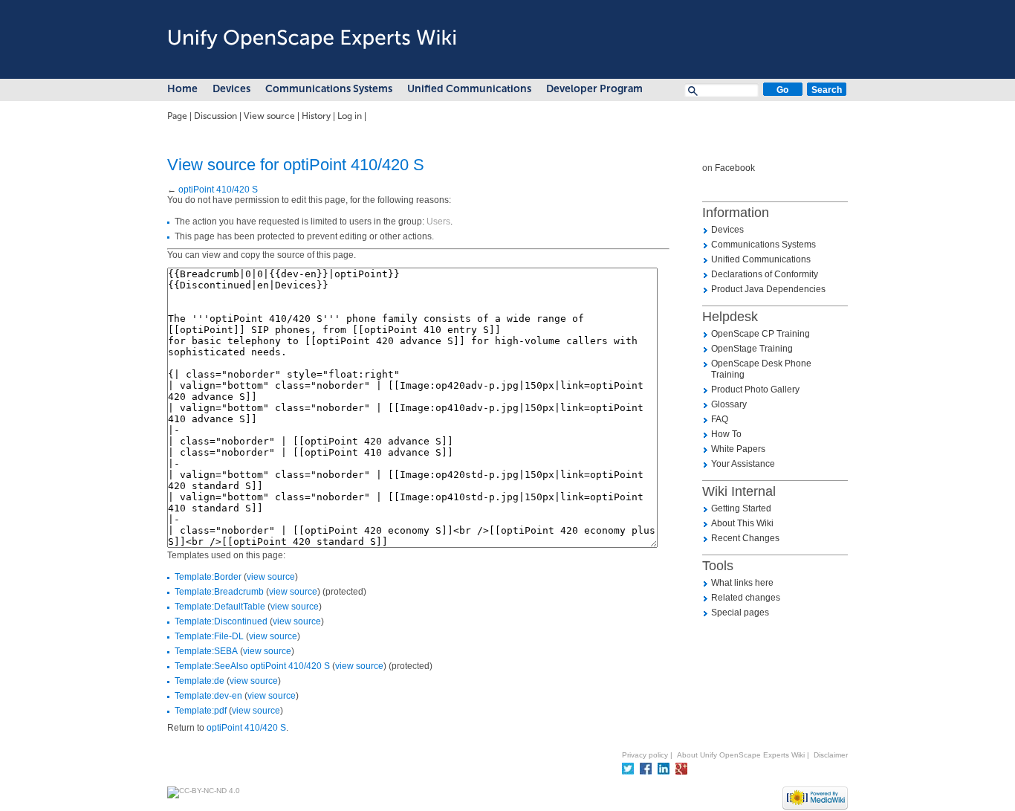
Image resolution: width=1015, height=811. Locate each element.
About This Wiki (742, 523)
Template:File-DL (209, 636)
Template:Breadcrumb (219, 592)
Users (438, 221)
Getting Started (741, 508)
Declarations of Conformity (764, 274)
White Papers (738, 449)
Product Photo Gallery (755, 389)
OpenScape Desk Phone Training (761, 369)
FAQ (719, 419)
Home (182, 89)
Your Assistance (743, 464)
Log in (349, 116)
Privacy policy (645, 755)
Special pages (740, 612)
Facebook (735, 168)
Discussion (215, 116)
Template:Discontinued (221, 621)
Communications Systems (328, 89)
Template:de (199, 681)
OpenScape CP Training (760, 334)
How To (726, 434)
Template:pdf (201, 710)
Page (177, 116)
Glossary (729, 404)
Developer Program (594, 89)
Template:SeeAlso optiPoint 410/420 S (252, 666)
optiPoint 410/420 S (218, 189)
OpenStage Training (752, 348)
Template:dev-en (208, 696)
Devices (231, 89)
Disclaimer (831, 755)
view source (271, 577)
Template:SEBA (206, 651)
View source (269, 116)
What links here (742, 583)
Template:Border (208, 577)
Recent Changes (745, 538)
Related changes (745, 597)
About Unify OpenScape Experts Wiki (741, 755)
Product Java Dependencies (768, 289)
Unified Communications (469, 89)
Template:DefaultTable (220, 606)
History (316, 116)
